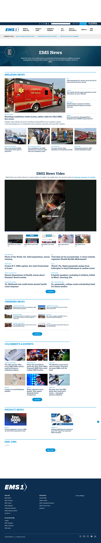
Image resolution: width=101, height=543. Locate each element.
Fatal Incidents (8, 263)
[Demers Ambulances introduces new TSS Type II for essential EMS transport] (62, 419)
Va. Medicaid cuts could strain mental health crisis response (26, 285)
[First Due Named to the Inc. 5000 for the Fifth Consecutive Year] (15, 419)
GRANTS (84, 29)
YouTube (92, 177)
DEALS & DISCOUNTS (73, 29)
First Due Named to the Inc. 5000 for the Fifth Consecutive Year (15, 430)
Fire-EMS (48, 314)
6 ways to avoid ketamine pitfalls (14, 390)
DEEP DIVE (91, 29)
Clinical (28, 387)
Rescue (53, 263)
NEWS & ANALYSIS (26, 29)
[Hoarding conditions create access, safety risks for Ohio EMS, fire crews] (35, 95)
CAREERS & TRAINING (50, 29)
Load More (50, 291)
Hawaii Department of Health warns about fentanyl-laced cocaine (25, 276)
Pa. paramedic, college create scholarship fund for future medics (73, 285)
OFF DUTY (62, 29)
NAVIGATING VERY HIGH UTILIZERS (47, 36)
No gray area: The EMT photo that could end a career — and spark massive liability (57, 392)
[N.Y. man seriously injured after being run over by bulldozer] (41, 325)
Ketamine (7, 387)
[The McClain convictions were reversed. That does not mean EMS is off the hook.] (59, 355)
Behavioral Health (9, 114)
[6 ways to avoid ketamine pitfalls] (15, 379)
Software (7, 427)
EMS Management (31, 362)
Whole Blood (70, 102)
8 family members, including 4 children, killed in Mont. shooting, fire (73, 276)
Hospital (69, 90)
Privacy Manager (80, 495)
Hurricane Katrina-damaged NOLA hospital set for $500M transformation (80, 118)
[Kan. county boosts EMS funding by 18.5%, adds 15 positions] (15, 136)
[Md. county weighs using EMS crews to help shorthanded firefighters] (41, 316)
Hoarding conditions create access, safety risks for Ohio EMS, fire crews (33, 117)
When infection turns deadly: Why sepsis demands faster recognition (35, 392)
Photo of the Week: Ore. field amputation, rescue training (27, 258)
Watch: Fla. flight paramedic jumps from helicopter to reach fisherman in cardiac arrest (73, 267)
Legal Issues (52, 362)
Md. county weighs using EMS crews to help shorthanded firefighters (56, 316)
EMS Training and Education (34, 146)
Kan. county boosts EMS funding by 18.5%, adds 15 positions (13, 149)
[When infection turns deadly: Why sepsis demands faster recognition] (37, 379)
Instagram (84, 177)
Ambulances (54, 427)
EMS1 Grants (77, 146)
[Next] (98, 422)
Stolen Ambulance (55, 146)
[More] (33, 29)
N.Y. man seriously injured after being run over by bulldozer (57, 325)
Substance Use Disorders (10, 272)
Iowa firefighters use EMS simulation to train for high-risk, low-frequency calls (37, 149)
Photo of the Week (9, 254)
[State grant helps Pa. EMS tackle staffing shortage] (85, 136)
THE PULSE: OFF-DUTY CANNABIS (69, 36)
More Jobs (50, 450)
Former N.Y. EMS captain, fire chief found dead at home (26, 267)
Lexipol (14, 536)
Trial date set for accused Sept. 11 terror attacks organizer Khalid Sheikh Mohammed (73, 258)
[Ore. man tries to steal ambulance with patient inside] (62, 136)
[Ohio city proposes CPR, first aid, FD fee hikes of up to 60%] (41, 307)
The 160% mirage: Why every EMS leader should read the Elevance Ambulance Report (14, 367)
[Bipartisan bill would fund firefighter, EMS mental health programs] (8, 307)
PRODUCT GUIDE (38, 29)
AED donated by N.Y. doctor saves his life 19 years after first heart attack (81, 81)
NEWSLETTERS (76, 23)
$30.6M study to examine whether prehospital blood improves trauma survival (79, 105)
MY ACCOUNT (83, 23)
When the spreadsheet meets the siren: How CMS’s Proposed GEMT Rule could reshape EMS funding (37, 367)
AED (68, 78)
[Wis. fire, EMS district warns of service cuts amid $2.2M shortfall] (8, 325)
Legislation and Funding (10, 146)
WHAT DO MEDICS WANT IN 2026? (25, 36)
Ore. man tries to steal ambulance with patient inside (61, 149)
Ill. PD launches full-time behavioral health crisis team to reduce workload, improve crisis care (24, 317)
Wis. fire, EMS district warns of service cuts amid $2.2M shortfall (24, 325)
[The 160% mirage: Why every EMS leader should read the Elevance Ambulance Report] (15, 355)
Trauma (48, 323)
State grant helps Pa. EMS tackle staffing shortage (83, 149)
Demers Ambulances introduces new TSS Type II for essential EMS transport (62, 430)
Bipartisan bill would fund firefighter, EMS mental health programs (24, 308)
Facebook (77, 177)
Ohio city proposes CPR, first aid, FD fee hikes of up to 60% (56, 308)
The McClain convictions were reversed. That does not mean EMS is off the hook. (58, 367)
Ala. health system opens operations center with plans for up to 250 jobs (81, 93)
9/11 (52, 254)
